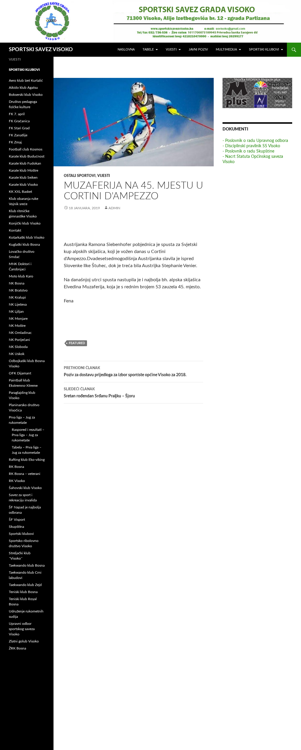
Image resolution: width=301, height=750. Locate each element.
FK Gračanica (19, 121)
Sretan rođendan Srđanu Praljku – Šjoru (99, 392)
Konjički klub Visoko (25, 223)
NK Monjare (18, 318)
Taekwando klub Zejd (25, 585)
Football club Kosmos (25, 149)
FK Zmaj (15, 142)
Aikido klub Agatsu (23, 87)
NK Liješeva (18, 304)
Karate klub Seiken (23, 177)
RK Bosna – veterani (24, 474)
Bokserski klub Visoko (26, 94)
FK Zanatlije (18, 135)
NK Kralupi (17, 297)
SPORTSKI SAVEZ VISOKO (41, 49)
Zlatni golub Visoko (24, 641)
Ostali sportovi (80, 176)
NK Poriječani (19, 339)
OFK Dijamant (20, 373)
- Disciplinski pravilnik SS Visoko (251, 146)
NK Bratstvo (18, 290)
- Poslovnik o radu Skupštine (248, 151)
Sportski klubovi (264, 49)
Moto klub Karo (21, 276)
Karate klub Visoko (23, 184)
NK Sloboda (18, 347)
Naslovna (126, 49)
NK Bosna (16, 283)
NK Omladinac (20, 332)
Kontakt (15, 230)
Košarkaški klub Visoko (26, 237)
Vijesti (171, 49)
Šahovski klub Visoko (25, 488)
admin (114, 208)
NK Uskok (16, 354)
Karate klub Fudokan (25, 163)
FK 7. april (17, 114)
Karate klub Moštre (23, 170)
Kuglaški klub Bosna (24, 244)
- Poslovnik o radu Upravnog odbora (255, 141)
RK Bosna (16, 466)
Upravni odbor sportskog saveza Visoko (22, 629)
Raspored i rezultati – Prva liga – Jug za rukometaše (28, 435)
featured (77, 343)
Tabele (148, 49)
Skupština (16, 526)
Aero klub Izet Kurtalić (26, 80)
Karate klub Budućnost (26, 156)
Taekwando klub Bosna (27, 565)
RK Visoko (17, 481)
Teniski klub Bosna (23, 592)
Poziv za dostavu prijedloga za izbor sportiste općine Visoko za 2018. (125, 371)
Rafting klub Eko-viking (27, 459)
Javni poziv (198, 49)
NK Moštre (17, 325)
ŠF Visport (17, 519)
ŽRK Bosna (17, 648)
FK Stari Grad (19, 128)
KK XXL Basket (20, 191)
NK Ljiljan (16, 311)
